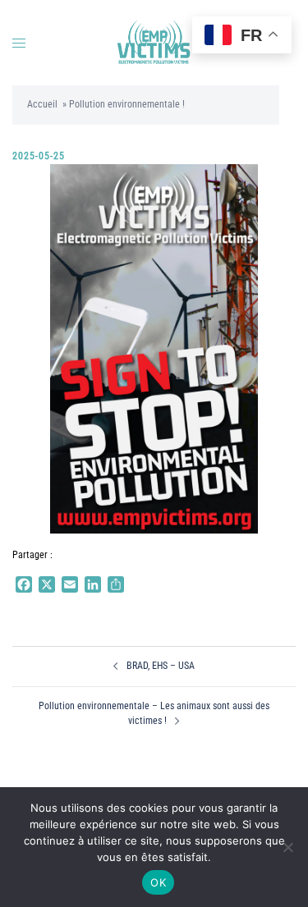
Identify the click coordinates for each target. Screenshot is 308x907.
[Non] (287, 847)
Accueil (42, 104)
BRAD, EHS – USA (160, 665)
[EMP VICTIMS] (154, 42)
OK (158, 882)
